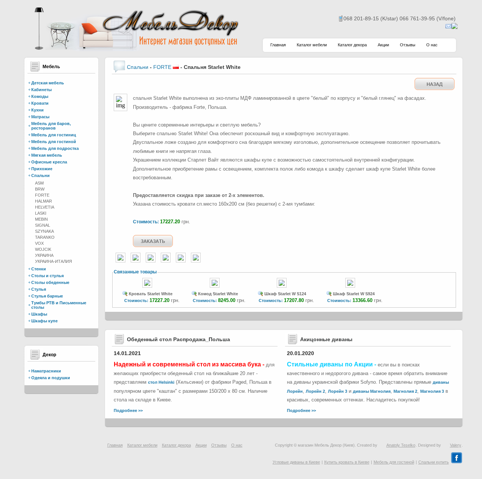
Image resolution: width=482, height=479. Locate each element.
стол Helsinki (161, 382)
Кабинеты (41, 89)
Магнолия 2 (405, 391)
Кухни (37, 110)
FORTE (42, 195)
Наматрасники (46, 371)
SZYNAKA (44, 231)
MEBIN (41, 219)
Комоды (39, 96)
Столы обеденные (50, 282)
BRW (39, 189)
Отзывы (407, 45)
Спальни (40, 175)
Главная (278, 45)
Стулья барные (47, 296)
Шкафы (39, 314)
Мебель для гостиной (53, 141)
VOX (39, 243)
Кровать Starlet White (150, 293)
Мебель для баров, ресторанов (51, 125)
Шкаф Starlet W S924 (354, 293)
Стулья (38, 289)
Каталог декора (352, 45)
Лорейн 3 (337, 391)
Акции (383, 45)
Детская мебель (47, 83)
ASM (39, 183)
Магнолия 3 (432, 391)
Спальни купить (433, 462)
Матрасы (40, 116)
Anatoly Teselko (400, 445)
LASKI (40, 213)
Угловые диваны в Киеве (296, 462)
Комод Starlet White (218, 293)
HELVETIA (44, 207)
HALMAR (43, 201)
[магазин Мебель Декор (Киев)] (135, 49)
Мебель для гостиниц (53, 135)
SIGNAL (42, 225)
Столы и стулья (47, 275)
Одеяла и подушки (50, 377)
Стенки (38, 269)
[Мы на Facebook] (456, 462)
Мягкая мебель (46, 155)
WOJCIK (43, 249)
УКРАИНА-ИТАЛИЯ (53, 261)
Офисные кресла (49, 162)
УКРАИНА (44, 255)
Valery (455, 445)
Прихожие (41, 168)
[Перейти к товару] (147, 288)
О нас (432, 45)
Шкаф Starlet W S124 (285, 293)
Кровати (40, 103)
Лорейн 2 (315, 391)
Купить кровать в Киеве (346, 462)
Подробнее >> (128, 410)
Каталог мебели (312, 45)
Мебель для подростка (55, 148)
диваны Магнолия (371, 391)
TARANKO (45, 237)
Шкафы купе (44, 321)
